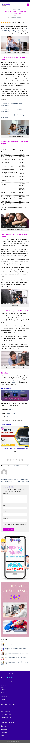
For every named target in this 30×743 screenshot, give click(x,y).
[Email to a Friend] (16, 460)
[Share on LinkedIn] (22, 460)
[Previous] (1, 441)
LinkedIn (4, 726)
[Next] (28, 441)
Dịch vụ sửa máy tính (15, 9)
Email (4, 511)
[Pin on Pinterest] (19, 460)
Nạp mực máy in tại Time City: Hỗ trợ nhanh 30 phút (16, 662)
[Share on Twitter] (13, 460)
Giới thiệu (3, 689)
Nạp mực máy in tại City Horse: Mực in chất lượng (15, 658)
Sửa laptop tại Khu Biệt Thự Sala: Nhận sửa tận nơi (16, 644)
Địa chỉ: (3, 681)
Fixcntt (10, 409)
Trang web (5, 518)
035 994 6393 (10, 413)
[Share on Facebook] (10, 460)
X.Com (4, 735)
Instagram (4, 732)
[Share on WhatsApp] (7, 460)
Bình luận (5, 493)
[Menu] (28, 5)
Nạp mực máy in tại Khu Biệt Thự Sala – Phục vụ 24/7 (16, 653)
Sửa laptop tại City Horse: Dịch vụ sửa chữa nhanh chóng (15, 649)
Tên (4, 505)
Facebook (4, 729)
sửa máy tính (26, 465)
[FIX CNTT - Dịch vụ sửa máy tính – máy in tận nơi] (7, 4)
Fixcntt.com (11, 417)
